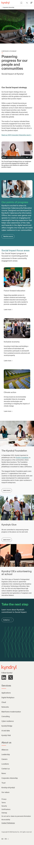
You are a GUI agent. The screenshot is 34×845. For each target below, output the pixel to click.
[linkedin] (4, 677)
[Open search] (27, 3)
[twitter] (10, 677)
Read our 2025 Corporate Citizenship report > (16, 135)
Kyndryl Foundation (22, 457)
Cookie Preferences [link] (8, 823)
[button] (17, 150)
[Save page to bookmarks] (21, 3)
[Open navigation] (31, 3)
